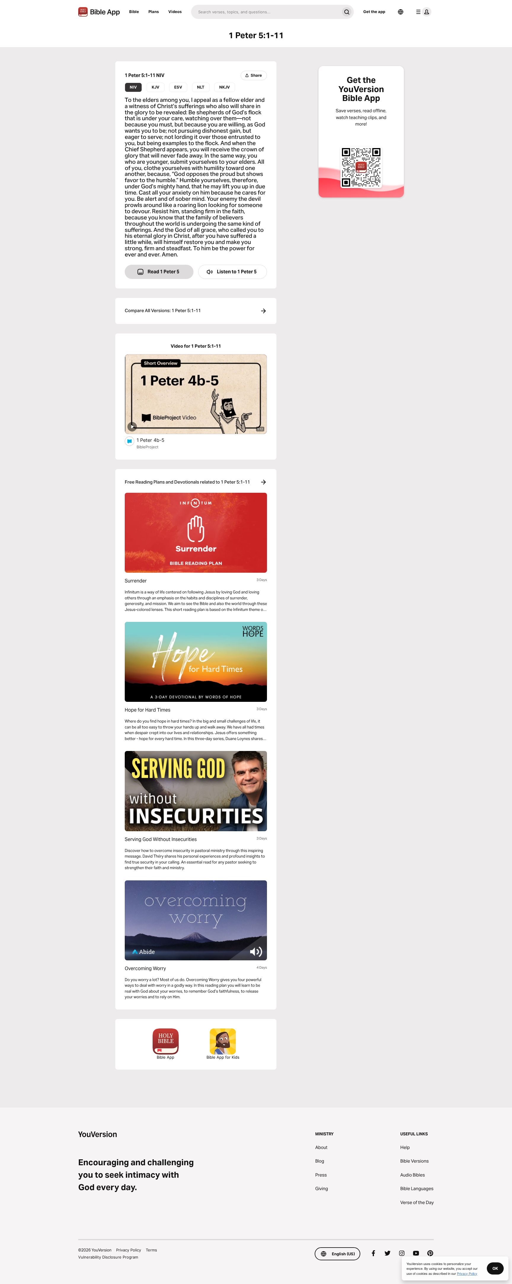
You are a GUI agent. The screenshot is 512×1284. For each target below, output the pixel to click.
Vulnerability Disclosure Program (108, 1257)
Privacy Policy (128, 1250)
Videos (175, 11)
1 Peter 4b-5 (156, 440)
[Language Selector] (401, 12)
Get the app (374, 11)
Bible (134, 11)
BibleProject (148, 446)
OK (495, 1268)
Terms (151, 1250)
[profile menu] (422, 12)
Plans (153, 11)
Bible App (165, 1057)
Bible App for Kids (223, 1057)
